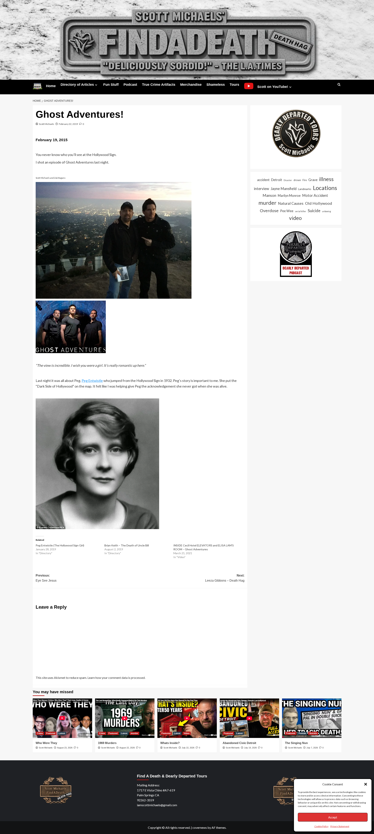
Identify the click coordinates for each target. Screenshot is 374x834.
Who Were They (46, 743)
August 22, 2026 (127, 747)
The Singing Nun (296, 743)
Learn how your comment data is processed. (116, 677)
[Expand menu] (96, 85)
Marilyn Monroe (289, 196)
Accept (332, 817)
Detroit (276, 180)
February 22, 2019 (68, 124)
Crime (40, 733)
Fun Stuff (111, 85)
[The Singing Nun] (311, 718)
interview (261, 188)
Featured (50, 733)
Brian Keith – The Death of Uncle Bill (126, 545)
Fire (305, 180)
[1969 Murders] (124, 718)
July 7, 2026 (312, 747)
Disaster (288, 180)
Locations (325, 187)
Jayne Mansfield (283, 188)
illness (326, 179)
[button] (366, 784)
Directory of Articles (77, 85)
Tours (234, 85)
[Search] (339, 84)
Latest (62, 733)
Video (187, 733)
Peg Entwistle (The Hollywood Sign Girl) (60, 545)
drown (297, 180)
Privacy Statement (339, 826)
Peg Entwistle (92, 380)
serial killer (300, 211)
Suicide (314, 210)
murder (267, 203)
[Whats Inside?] (187, 718)
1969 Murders (107, 743)
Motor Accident (315, 195)
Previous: (46, 578)
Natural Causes (290, 203)
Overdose (269, 210)
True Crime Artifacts (158, 85)
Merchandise (191, 85)
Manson (269, 195)
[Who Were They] (62, 718)
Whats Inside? (170, 743)
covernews (199, 827)
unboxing (326, 211)
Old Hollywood (318, 203)
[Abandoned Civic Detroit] (249, 718)
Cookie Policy (321, 826)
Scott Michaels (46, 124)
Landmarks (304, 188)
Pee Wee (286, 211)
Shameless (215, 85)
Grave (313, 180)
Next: (224, 578)
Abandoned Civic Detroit (239, 743)
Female (302, 733)
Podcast (130, 85)
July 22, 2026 (188, 747)
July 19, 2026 (250, 747)
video (295, 218)
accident (263, 180)
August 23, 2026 (64, 747)
